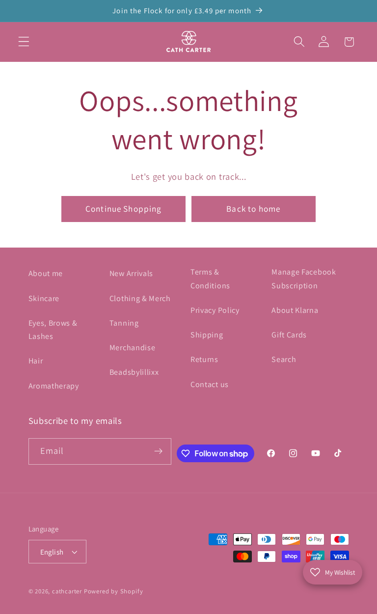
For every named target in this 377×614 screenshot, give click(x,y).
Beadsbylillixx (134, 372)
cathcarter (67, 591)
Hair (35, 361)
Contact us (209, 384)
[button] (23, 42)
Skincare (44, 298)
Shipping (206, 335)
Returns (204, 359)
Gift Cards (289, 335)
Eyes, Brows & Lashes (53, 329)
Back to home (253, 208)
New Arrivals (131, 273)
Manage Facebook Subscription (303, 278)
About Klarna (294, 310)
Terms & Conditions (210, 278)
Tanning (124, 323)
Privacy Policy (215, 310)
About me (45, 273)
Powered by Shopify (113, 591)
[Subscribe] (158, 451)
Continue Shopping (123, 208)
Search (283, 359)
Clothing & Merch (140, 298)
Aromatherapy (53, 386)
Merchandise (132, 347)
